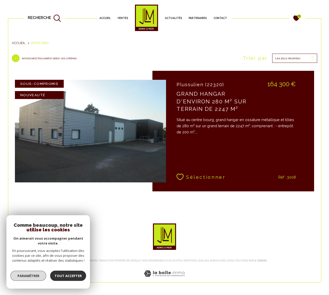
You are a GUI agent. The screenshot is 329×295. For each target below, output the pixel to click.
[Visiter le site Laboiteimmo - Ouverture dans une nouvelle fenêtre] (164, 279)
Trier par (255, 58)
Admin (214, 260)
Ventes (122, 17)
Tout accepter (68, 275)
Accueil (105, 17)
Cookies (262, 260)
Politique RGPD (245, 260)
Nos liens (226, 260)
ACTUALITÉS (173, 17)
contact (220, 17)
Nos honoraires (152, 260)
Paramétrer (28, 275)
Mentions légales (196, 260)
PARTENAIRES (198, 17)
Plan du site (173, 260)
